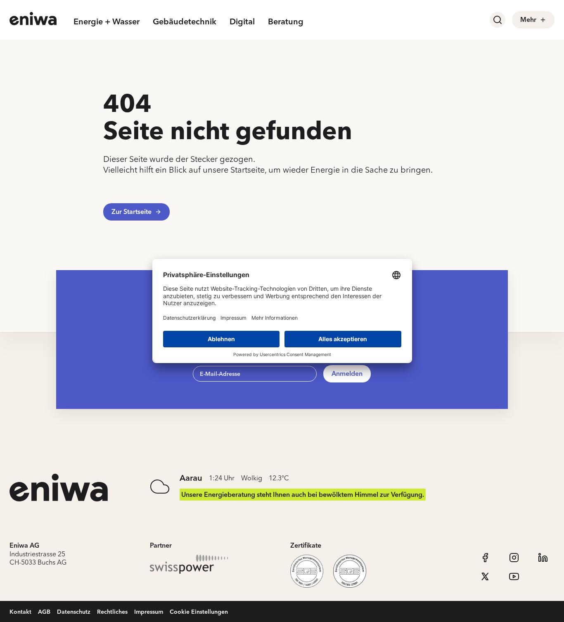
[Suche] (497, 20)
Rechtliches (112, 611)
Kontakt (20, 611)
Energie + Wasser (106, 21)
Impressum (148, 611)
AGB (44, 611)
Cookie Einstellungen (199, 611)
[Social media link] (485, 557)
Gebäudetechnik (184, 21)
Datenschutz (73, 611)
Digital (242, 21)
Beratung (285, 21)
